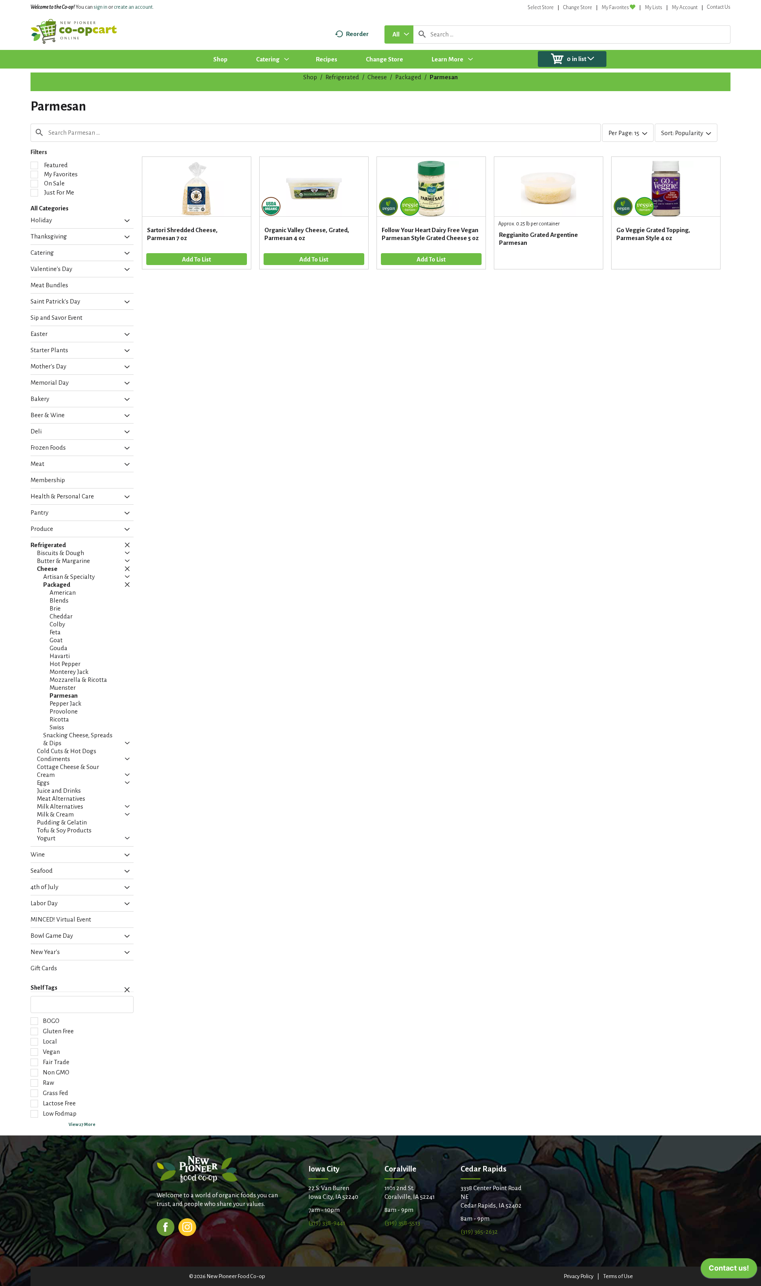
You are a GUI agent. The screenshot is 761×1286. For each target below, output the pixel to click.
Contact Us (718, 7)
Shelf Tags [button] (44, 988)
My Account (685, 7)
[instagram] (187, 1226)
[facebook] (165, 1226)
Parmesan (444, 77)
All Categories (50, 208)
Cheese (377, 77)
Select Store (541, 7)
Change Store (577, 7)
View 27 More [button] (82, 1124)
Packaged (408, 77)
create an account (133, 7)
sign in (100, 7)
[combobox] (398, 34)
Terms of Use (618, 1276)
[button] (125, 221)
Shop (310, 77)
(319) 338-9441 (326, 1222)
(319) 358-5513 (402, 1222)
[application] (729, 1270)
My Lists (653, 7)
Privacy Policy (578, 1276)
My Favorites (615, 7)
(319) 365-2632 (479, 1231)
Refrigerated (342, 77)
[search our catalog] (422, 34)
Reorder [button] (357, 34)
